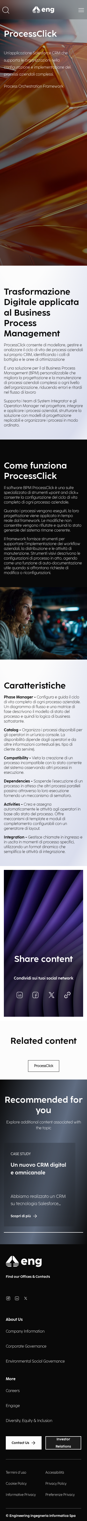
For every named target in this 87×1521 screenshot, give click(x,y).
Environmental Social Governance (35, 1361)
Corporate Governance (26, 1346)
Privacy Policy (55, 1484)
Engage (13, 1406)
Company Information (25, 1331)
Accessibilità (54, 1473)
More (10, 1379)
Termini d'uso (16, 1473)
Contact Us (20, 1443)
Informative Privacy (21, 1495)
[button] (6, 9)
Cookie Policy (16, 1484)
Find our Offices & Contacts (28, 1277)
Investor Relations (63, 1443)
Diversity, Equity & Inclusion (29, 1421)
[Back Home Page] (43, 9)
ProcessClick (43, 1066)
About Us (14, 1319)
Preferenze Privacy (60, 1495)
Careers (13, 1391)
